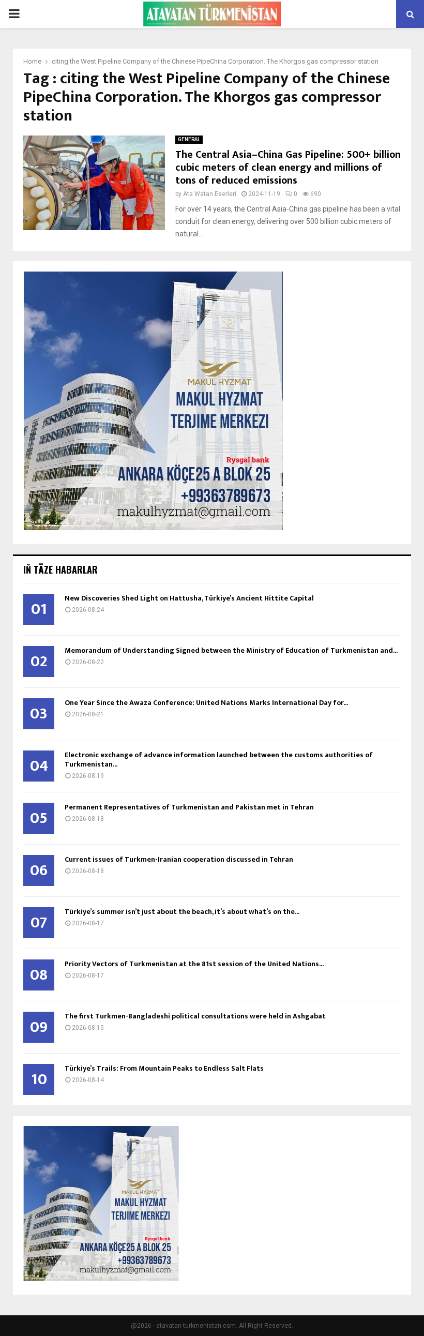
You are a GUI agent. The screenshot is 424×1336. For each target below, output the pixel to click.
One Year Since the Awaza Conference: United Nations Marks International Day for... (206, 703)
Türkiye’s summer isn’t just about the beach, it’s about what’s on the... (182, 912)
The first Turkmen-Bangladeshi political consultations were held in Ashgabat (195, 1016)
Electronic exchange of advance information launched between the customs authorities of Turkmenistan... (219, 759)
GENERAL (189, 139)
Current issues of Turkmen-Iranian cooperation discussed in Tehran (179, 859)
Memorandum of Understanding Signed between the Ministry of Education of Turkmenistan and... (231, 650)
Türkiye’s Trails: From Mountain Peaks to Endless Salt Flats (164, 1068)
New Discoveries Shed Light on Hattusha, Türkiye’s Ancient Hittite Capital (189, 598)
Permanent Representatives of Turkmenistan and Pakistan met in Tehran (189, 807)
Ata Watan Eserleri (209, 194)
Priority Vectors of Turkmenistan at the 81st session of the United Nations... (194, 964)
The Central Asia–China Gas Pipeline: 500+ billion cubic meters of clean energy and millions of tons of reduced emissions (288, 167)
